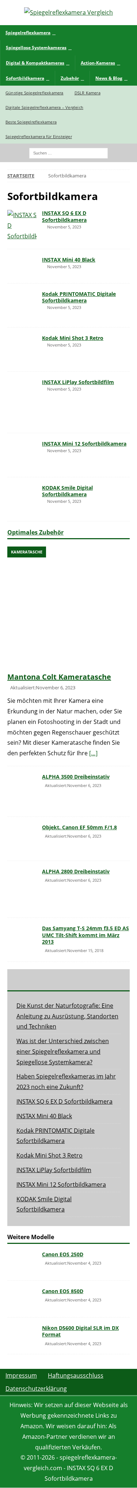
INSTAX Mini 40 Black (68, 259)
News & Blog (108, 78)
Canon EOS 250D (62, 1254)
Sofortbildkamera (25, 78)
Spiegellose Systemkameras (36, 47)
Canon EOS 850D (62, 1291)
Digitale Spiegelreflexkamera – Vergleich (44, 107)
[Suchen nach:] (68, 152)
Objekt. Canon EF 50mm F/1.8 (79, 827)
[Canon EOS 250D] (22, 1262)
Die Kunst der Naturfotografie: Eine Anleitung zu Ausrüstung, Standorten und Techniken (67, 1016)
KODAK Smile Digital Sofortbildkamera (67, 491)
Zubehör (70, 78)
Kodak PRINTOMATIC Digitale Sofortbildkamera (79, 297)
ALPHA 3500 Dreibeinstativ (76, 776)
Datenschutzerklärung (36, 1389)
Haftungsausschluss (75, 1375)
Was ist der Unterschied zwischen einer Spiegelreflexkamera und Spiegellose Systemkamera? (62, 1051)
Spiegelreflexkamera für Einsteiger (38, 136)
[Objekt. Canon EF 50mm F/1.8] (22, 838)
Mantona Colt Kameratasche (59, 677)
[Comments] (109, 979)
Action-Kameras (98, 63)
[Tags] (68, 979)
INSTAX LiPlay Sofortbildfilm (78, 382)
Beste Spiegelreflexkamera (31, 122)
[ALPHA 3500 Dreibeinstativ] (22, 791)
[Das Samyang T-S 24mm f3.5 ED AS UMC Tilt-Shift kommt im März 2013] (22, 936)
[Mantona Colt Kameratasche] (68, 608)
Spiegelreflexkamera (27, 33)
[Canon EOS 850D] (22, 1299)
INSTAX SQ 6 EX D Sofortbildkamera (64, 216)
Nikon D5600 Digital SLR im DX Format (80, 1331)
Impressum (21, 1375)
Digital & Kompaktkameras (35, 63)
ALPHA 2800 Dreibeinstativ (76, 871)
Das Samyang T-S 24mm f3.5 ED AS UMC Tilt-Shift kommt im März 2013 (85, 935)
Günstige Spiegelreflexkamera (34, 92)
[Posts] (27, 979)
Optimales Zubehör (35, 532)
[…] (93, 753)
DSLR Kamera (87, 92)
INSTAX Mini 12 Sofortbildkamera (84, 443)
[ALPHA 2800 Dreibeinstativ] (22, 889)
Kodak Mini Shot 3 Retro (72, 337)
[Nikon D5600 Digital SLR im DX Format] (22, 1336)
